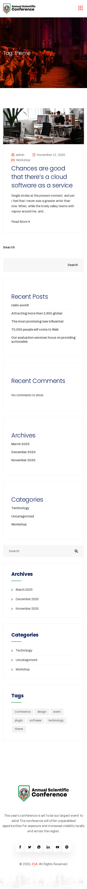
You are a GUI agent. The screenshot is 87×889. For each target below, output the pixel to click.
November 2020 (23, 460)
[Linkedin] (48, 847)
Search (9, 247)
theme (19, 728)
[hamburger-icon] (80, 8)
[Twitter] (29, 847)
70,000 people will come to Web (34, 329)
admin (20, 155)
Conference (23, 711)
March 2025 (20, 444)
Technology (20, 508)
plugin (19, 720)
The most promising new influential (37, 321)
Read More (19, 221)
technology (56, 720)
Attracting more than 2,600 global (36, 313)
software (35, 720)
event (57, 711)
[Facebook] (20, 847)
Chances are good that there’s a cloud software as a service (42, 177)
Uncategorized (22, 516)
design (41, 711)
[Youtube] (57, 847)
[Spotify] (66, 847)
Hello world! (20, 305)
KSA (35, 864)
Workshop (23, 160)
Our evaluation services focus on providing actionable (43, 339)
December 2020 (23, 452)
